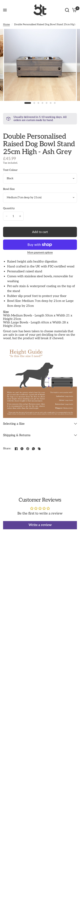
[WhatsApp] (33, 448)
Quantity (9, 208)
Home (6, 24)
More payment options (40, 252)
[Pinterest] (27, 448)
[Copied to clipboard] (39, 448)
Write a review (40, 525)
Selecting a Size (14, 424)
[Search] (67, 10)
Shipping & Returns (16, 435)
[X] (21, 448)
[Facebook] (16, 448)
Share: (7, 448)
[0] (74, 10)
